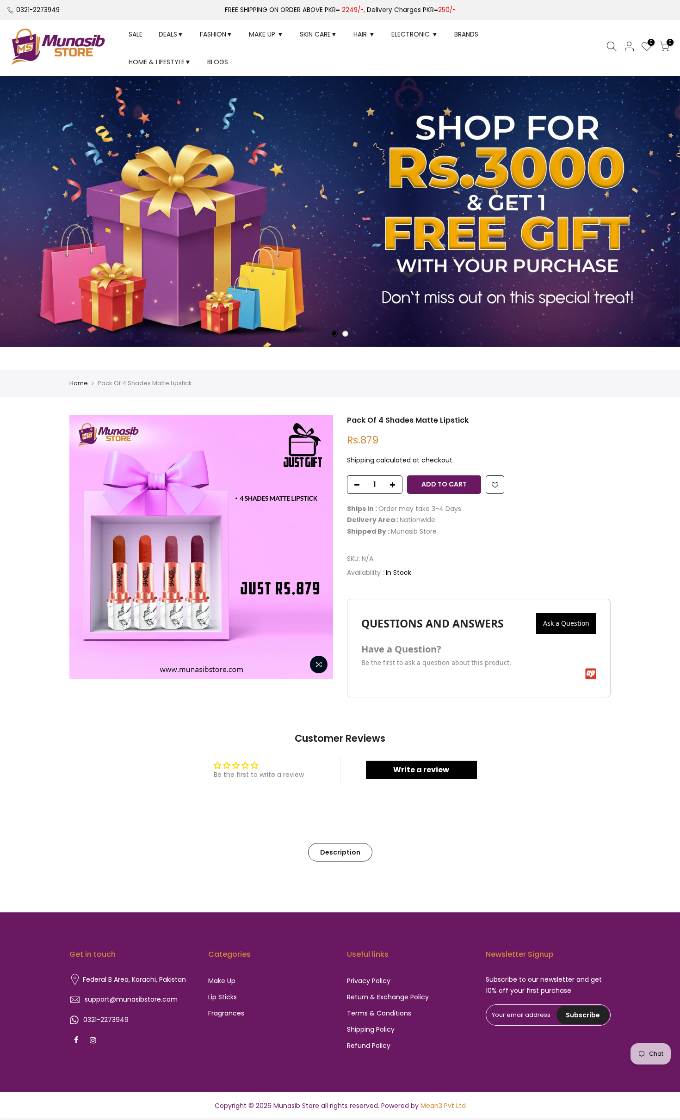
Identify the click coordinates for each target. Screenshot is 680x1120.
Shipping (360, 460)
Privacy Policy (368, 980)
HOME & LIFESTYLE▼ (160, 62)
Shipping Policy (371, 1029)
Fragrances (226, 1013)
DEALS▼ (171, 34)
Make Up (221, 980)
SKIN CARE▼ (318, 34)
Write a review (421, 769)
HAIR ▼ (364, 34)
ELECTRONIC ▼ (414, 34)
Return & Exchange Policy (388, 997)
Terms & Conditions (379, 1013)
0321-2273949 (38, 10)
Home (78, 383)
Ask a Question (566, 623)
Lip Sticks (222, 997)
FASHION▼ (216, 34)
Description (340, 852)
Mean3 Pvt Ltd (443, 1105)
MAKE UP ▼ (266, 34)
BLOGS (217, 62)
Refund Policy (368, 1045)
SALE (135, 34)
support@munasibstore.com (131, 999)
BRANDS (466, 34)
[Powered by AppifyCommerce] (590, 673)
